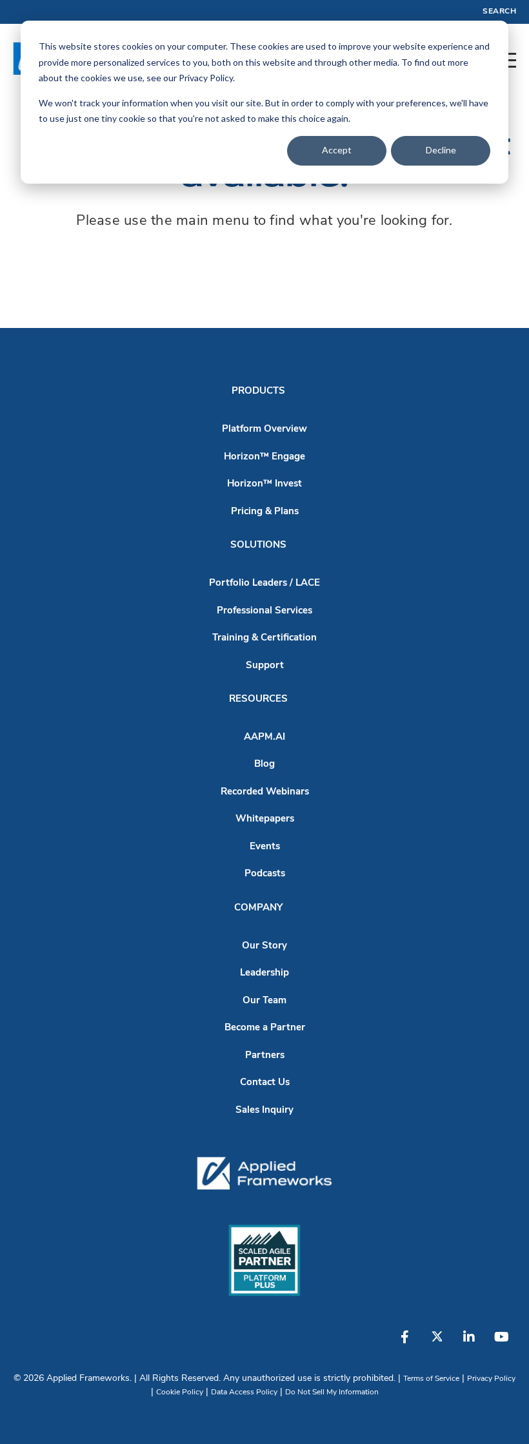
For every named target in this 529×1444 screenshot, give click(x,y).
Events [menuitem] (265, 847)
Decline (441, 149)
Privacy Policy (491, 1379)
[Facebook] (404, 1343)
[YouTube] (501, 1343)
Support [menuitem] (265, 666)
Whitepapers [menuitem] (264, 819)
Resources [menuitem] (258, 699)
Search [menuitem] (499, 11)
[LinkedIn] (469, 1343)
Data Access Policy (244, 1392)
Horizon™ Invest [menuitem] (264, 484)
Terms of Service (431, 1379)
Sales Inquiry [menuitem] (264, 1110)
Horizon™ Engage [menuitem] (264, 457)
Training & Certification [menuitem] (264, 638)
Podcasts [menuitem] (265, 874)
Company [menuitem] (258, 908)
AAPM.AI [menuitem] (264, 737)
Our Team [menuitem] (264, 1001)
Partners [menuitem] (264, 1056)
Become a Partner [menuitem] (265, 1028)
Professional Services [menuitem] (264, 611)
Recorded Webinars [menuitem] (265, 792)
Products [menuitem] (258, 391)
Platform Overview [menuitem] (264, 429)
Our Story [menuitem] (264, 946)
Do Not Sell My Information (332, 1392)
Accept (337, 149)
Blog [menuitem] (264, 764)
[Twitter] (436, 1343)
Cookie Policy (179, 1392)
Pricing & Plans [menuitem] (265, 512)
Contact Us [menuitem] (265, 1083)
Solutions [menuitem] (258, 545)
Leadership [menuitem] (264, 973)
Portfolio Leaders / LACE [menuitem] (264, 583)
